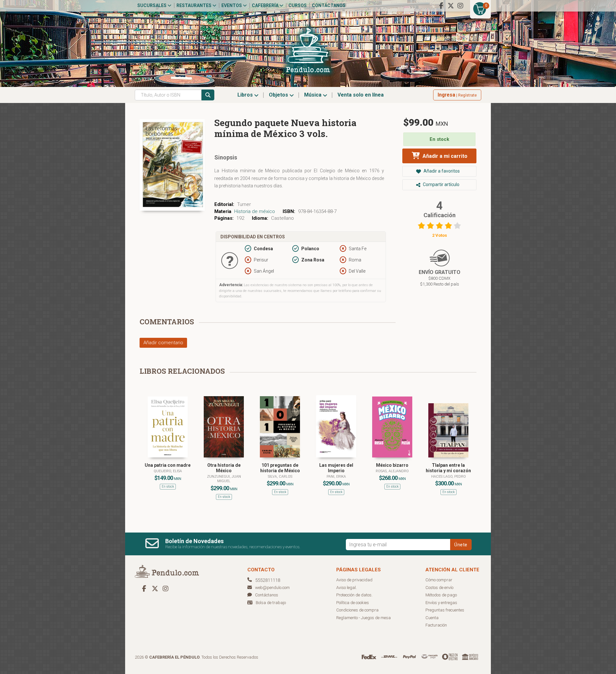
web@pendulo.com (272, 587)
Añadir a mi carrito (444, 156)
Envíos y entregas (441, 602)
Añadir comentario (163, 343)
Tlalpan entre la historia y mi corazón (448, 468)
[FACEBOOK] (441, 6)
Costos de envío (439, 587)
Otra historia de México (224, 468)
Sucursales (152, 5)
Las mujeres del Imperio (336, 468)
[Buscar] (207, 95)
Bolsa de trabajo (271, 602)
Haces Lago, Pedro (448, 476)
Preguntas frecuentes (444, 610)
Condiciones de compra (357, 610)
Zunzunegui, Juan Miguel (224, 478)
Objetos (279, 95)
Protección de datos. (354, 595)
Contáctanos (329, 5)
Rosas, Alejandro (392, 471)
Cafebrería (265, 5)
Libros (245, 95)
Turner (244, 204)
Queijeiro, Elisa (168, 471)
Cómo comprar (438, 579)
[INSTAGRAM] (460, 6)
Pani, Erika (336, 476)
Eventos (232, 5)
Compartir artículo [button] (440, 184)
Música (313, 95)
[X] (451, 6)
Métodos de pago (441, 595)
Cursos (297, 5)
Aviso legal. (346, 587)
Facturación (436, 625)
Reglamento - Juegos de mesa (363, 617)
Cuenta (432, 617)
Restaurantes (194, 5)
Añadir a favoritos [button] (441, 171)
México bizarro (392, 465)
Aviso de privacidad (354, 579)
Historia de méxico (254, 211)
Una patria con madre (168, 465)
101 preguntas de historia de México (280, 468)
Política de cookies (352, 602)
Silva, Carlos (280, 476)
